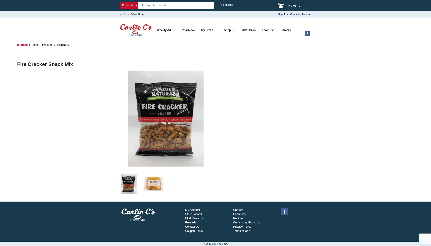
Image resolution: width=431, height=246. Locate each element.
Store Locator (193, 214)
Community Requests (246, 222)
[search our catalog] (142, 5)
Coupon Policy (194, 231)
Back (24, 44)
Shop (34, 44)
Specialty (63, 44)
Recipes (238, 218)
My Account (192, 209)
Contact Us (192, 226)
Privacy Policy (242, 226)
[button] (128, 184)
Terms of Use (241, 231)
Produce (47, 44)
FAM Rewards (194, 218)
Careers (238, 209)
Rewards (190, 222)
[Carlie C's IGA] (136, 29)
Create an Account (300, 14)
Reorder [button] (228, 4)
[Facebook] (307, 34)
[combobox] (129, 5)
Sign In (282, 14)
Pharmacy (239, 214)
